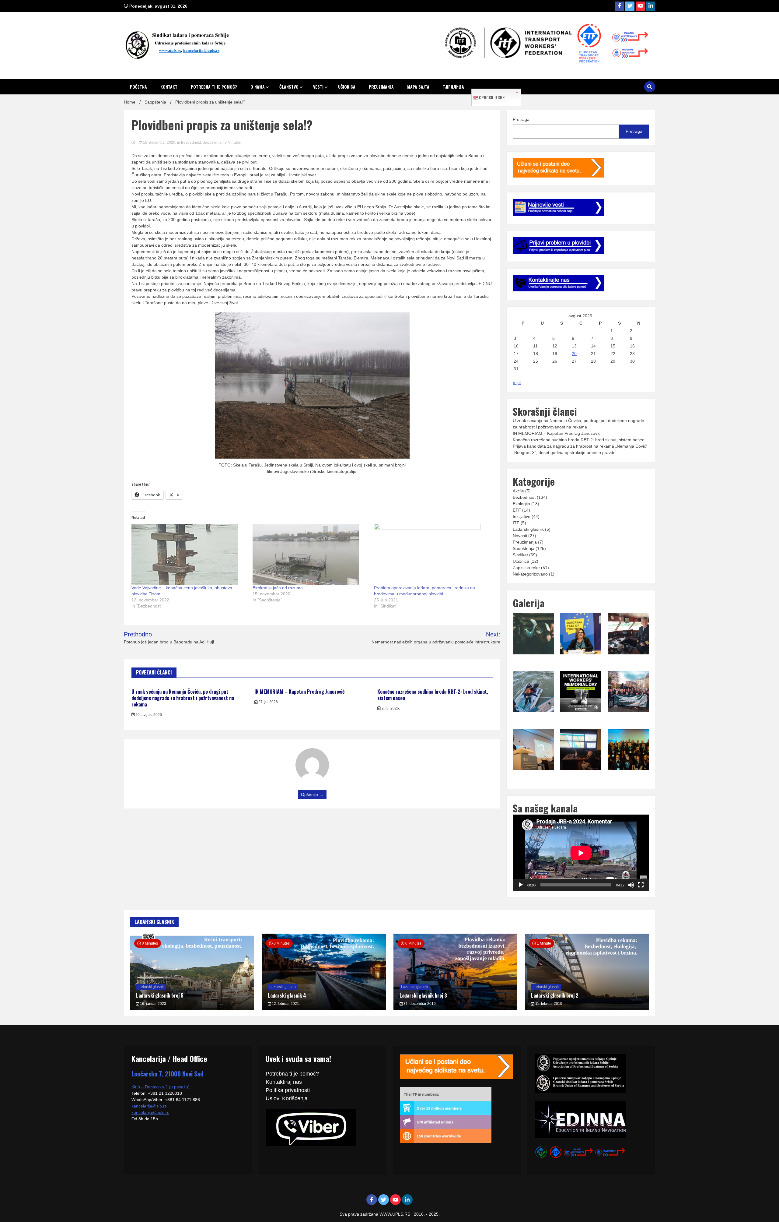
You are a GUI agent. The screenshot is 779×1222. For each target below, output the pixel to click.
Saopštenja (212, 142)
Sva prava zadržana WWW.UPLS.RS (375, 1214)
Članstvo (289, 86)
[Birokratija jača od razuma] (310, 554)
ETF (517, 510)
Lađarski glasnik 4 (287, 995)
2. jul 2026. (390, 708)
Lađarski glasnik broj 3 (423, 995)
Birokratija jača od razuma (278, 587)
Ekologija (521, 503)
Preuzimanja (381, 86)
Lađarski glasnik (528, 529)
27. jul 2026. (268, 702)
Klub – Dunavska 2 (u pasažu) (160, 1086)
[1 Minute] (587, 1008)
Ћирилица (453, 86)
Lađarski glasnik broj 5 (159, 995)
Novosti (520, 535)
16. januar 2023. (153, 1004)
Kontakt (168, 86)
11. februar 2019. (548, 1004)
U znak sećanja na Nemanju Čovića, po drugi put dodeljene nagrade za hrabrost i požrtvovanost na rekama (182, 698)
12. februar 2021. (285, 1004)
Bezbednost (191, 142)
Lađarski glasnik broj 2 (554, 995)
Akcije (518, 490)
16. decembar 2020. (159, 142)
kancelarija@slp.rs (149, 1106)
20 (574, 353)
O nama (257, 86)
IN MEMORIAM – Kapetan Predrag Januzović (299, 691)
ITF (516, 522)
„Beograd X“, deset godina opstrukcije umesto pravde (564, 452)
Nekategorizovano (530, 574)
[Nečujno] (631, 885)
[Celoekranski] (641, 885)
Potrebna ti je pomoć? (214, 86)
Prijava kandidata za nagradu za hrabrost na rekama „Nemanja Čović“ (580, 446)
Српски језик (491, 97)
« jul (517, 382)
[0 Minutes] (192, 1008)
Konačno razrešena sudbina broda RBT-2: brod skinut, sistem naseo (432, 695)
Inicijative (521, 516)
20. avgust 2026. (148, 715)
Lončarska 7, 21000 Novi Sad (167, 1073)
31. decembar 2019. (420, 1004)
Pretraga (521, 119)
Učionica (346, 86)
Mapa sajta (418, 86)
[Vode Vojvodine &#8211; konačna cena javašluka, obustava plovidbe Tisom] (188, 554)
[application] (581, 853)
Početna (138, 86)
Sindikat (520, 554)
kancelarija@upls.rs (150, 1112)
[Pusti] (521, 885)
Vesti (318, 86)
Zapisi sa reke (526, 567)
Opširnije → (312, 794)
